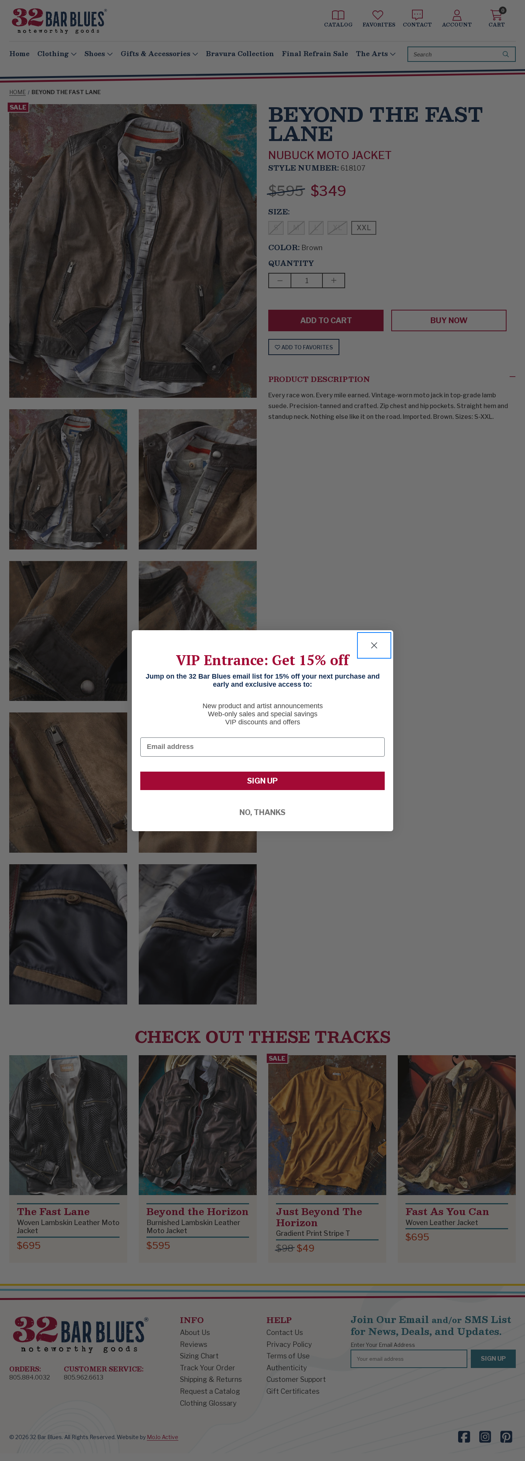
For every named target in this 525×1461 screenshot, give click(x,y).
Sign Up (262, 780)
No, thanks (262, 812)
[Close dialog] (374, 645)
